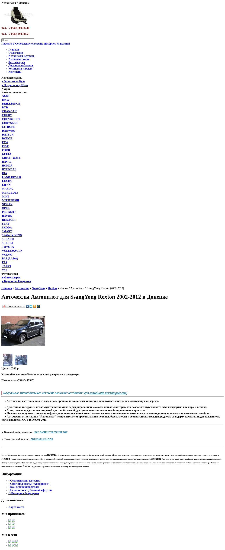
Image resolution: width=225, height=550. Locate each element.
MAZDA (7, 188)
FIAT (5, 146)
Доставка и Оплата (20, 65)
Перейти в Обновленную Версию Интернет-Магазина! (35, 43)
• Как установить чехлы (23, 486)
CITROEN (8, 126)
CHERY (7, 115)
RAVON (7, 215)
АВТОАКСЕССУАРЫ (41, 439)
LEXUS (7, 181)
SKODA (7, 227)
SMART (7, 231)
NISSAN (7, 204)
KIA (4, 173)
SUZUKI (7, 242)
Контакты (14, 71)
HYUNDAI (9, 169)
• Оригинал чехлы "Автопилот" (29, 483)
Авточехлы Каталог (21, 55)
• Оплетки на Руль (13, 81)
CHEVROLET (11, 119)
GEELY (7, 153)
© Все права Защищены (23, 493)
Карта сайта (16, 506)
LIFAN (6, 184)
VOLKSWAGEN (12, 250)
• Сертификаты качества (24, 480)
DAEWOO (8, 130)
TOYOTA (8, 246)
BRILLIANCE (11, 103)
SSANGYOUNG (12, 235)
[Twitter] (31, 306)
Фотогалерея (16, 62)
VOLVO (7, 254)
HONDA (7, 165)
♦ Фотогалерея (11, 277)
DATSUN (8, 134)
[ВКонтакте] (27, 306)
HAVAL (7, 161)
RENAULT (9, 219)
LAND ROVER (11, 177)
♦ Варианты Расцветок (16, 281)
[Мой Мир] (38, 306)
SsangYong (38, 288)
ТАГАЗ (6, 266)
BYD (5, 107)
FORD (6, 150)
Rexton (52, 288)
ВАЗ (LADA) (10, 258)
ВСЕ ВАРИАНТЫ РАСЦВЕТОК (51, 432)
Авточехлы (22, 288)
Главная (13, 49)
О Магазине (15, 52)
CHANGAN (9, 111)
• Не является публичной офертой (30, 490)
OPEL (6, 208)
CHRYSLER (10, 122)
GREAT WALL (11, 157)
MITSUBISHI (10, 200)
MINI (5, 196)
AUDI (5, 95)
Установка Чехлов (20, 68)
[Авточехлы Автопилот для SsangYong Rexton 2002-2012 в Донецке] (23, 351)
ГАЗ (4, 262)
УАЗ (4, 270)
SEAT (5, 223)
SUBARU (8, 239)
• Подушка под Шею (15, 85)
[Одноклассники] (35, 306)
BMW (5, 99)
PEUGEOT (9, 211)
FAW (5, 142)
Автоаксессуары (19, 59)
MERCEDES (10, 192)
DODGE (7, 138)
